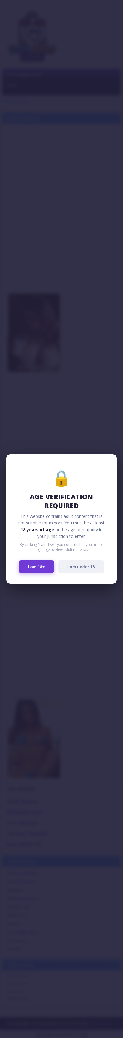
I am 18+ (36, 566)
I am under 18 (81, 566)
